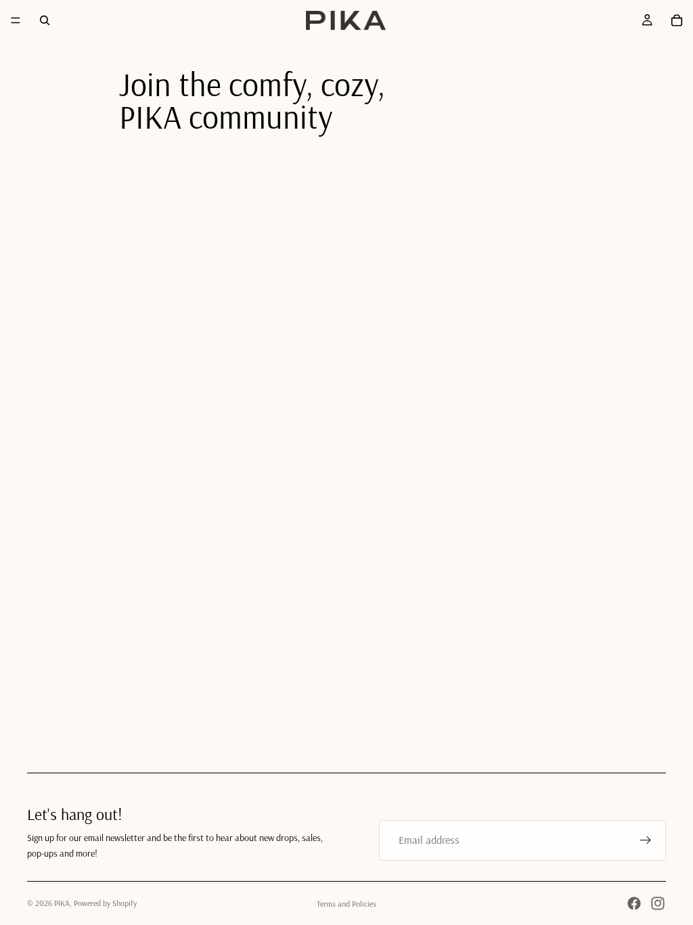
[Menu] (15, 20)
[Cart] (677, 20)
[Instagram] (658, 903)
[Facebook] (634, 903)
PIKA (62, 903)
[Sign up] (645, 840)
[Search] (45, 20)
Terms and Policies (346, 904)
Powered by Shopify (105, 903)
